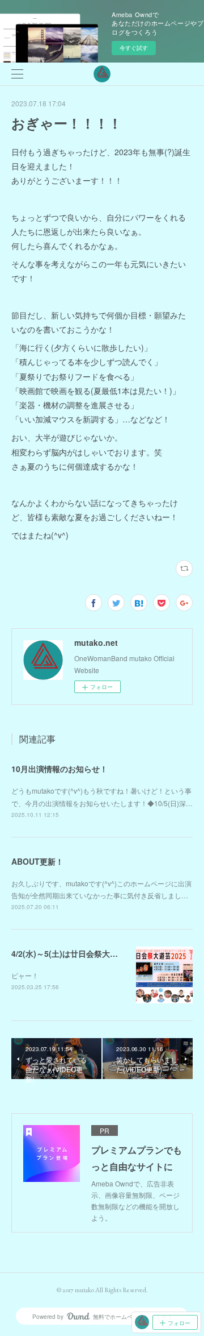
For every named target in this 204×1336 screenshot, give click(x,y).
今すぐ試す (134, 48)
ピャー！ (25, 975)
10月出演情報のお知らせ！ (59, 768)
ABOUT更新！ (37, 861)
